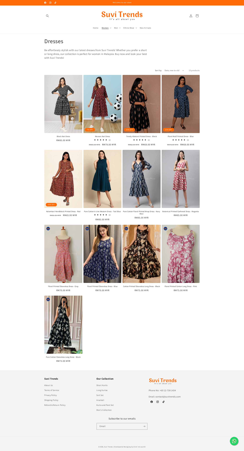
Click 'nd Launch (139, 447)
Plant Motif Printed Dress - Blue (181, 136)
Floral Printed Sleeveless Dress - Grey (63, 286)
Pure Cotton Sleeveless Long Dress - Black (63, 357)
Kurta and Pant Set (105, 405)
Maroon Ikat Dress (102, 136)
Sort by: (158, 70)
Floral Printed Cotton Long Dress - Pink (181, 286)
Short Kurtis (101, 385)
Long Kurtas (102, 390)
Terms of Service (51, 390)
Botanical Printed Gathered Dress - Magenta (180, 211)
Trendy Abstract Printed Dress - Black (141, 136)
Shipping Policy (51, 400)
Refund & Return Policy (54, 405)
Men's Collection (104, 410)
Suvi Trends (108, 447)
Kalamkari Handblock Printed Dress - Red (63, 211)
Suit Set (100, 395)
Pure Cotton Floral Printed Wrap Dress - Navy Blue (141, 212)
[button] (47, 16)
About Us (48, 385)
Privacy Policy (50, 395)
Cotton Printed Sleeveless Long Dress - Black (141, 286)
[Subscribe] (144, 426)
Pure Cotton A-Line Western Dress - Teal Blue (102, 211)
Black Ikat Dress (63, 136)
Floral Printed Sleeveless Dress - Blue (102, 286)
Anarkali (100, 400)
